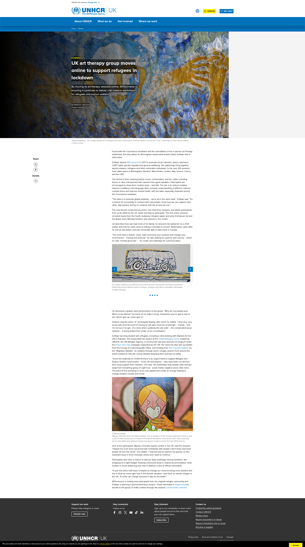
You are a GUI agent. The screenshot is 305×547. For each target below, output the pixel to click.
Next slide (190, 269)
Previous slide (114, 269)
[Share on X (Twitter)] (36, 164)
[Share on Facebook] (36, 169)
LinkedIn (141, 512)
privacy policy (105, 544)
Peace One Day (123, 344)
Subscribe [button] (161, 520)
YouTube (130, 512)
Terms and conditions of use (212, 537)
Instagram (120, 512)
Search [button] (190, 11)
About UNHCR (83, 21)
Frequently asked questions (208, 508)
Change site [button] (92, 2)
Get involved (125, 21)
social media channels (177, 487)
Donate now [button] (79, 513)
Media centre (202, 515)
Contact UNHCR (203, 512)
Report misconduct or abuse (209, 519)
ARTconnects (133, 162)
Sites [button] (197, 11)
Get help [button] (228, 11)
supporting (180, 484)
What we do (105, 21)
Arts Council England (178, 347)
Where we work (148, 21)
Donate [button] (211, 11)
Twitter (125, 512)
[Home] (88, 11)
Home (73, 28)
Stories (80, 28)
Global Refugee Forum (169, 338)
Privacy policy (193, 537)
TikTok (136, 512)
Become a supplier (204, 527)
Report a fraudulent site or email (210, 523)
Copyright (230, 537)
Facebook (114, 512)
